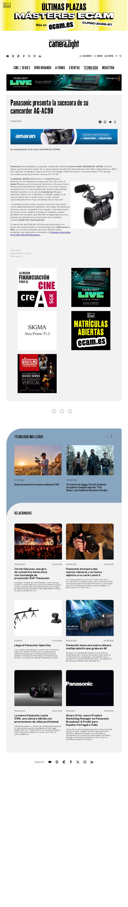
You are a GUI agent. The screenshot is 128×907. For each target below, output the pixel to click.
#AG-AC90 (15, 250)
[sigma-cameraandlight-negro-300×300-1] (37, 330)
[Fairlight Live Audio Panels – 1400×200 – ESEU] (64, 82)
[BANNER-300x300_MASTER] (37, 373)
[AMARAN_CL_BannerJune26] (64, 136)
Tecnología (91, 67)
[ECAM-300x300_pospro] (91, 330)
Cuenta (110, 56)
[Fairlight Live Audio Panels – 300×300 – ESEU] (91, 287)
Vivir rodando (42, 67)
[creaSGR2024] (37, 287)
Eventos (74, 67)
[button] (111, 436)
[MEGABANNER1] (64, 15)
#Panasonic (16, 256)
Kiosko (100, 56)
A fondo (60, 67)
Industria (108, 67)
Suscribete (87, 56)
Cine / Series (22, 67)
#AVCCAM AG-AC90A (20, 253)
